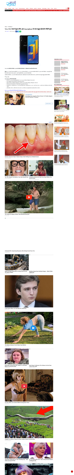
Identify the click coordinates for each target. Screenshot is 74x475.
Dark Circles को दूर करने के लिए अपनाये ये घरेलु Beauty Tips (15, 90)
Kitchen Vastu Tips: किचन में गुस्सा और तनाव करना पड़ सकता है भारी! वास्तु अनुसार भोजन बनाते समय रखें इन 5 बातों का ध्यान (30, 91)
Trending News (58, 59)
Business (39, 8)
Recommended (58, 84)
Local (17, 8)
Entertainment (22, 8)
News (49, 8)
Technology (44, 8)
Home (6, 8)
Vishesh (9, 8)
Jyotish (35, 8)
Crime (52, 8)
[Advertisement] (35, 19)
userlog (7, 31)
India (13, 8)
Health (27, 8)
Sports (55, 8)
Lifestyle (31, 8)
